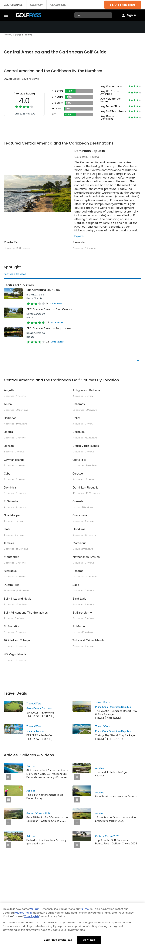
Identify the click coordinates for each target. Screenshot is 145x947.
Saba (75, 585)
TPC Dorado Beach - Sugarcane (48, 328)
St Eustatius (12, 626)
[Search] (80, 15)
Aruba (8, 404)
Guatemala (79, 515)
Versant (35, 909)
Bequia (8, 432)
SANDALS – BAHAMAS (40, 712)
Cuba (7, 474)
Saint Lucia (79, 599)
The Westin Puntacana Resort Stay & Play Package (116, 712)
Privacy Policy (23, 913)
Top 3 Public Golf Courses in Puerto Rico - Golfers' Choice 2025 (116, 841)
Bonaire (9, 446)
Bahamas (78, 404)
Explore (79, 236)
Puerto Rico (11, 242)
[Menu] (6, 15)
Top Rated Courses (16, 351)
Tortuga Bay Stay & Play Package (115, 735)
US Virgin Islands (15, 654)
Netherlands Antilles (86, 557)
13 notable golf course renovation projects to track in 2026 (115, 819)
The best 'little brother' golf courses (111, 773)
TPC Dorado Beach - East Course (49, 309)
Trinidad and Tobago (17, 640)
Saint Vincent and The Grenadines (26, 613)
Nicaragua (10, 571)
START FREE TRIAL (123, 4)
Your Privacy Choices (58, 940)
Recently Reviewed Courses (21, 360)
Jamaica (9, 543)
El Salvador (11, 501)
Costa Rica (79, 460)
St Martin (78, 626)
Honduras (78, 529)
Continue (89, 940)
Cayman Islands (14, 460)
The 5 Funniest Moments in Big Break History (44, 796)
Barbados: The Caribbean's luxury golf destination (46, 841)
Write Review (56, 303)
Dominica (10, 487)
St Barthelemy (82, 613)
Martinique (79, 543)
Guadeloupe (12, 515)
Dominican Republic (89, 151)
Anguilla (9, 390)
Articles (30, 766)
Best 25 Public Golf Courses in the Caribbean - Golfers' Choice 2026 (47, 819)
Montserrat (11, 557)
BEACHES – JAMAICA (39, 735)
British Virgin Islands (85, 446)
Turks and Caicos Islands (88, 640)
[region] (72, 925)
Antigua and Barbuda (86, 390)
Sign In (131, 15)
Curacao (77, 474)
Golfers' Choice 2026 (38, 813)
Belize (76, 418)
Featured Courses (15, 274)
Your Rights (31, 916)
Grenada (77, 501)
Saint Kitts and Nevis (17, 599)
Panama (77, 571)
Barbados (10, 418)
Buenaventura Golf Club (43, 290)
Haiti (7, 529)
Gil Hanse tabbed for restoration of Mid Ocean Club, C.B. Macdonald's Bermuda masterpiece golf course (47, 774)
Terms (84, 909)
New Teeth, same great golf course (116, 796)
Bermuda (78, 242)
